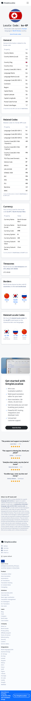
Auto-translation (5, 576)
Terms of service (5, 635)
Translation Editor (6, 574)
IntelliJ (3, 680)
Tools (2, 614)
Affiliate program (6, 633)
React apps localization (7, 597)
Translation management (8, 599)
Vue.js (2, 667)
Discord (6, 550)
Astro (2, 665)
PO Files (3, 656)
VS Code (3, 678)
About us (3, 626)
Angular (3, 660)
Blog (2, 612)
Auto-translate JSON (7, 593)
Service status (5, 644)
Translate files (5, 595)
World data (4, 618)
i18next (3, 673)
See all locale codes (15, 34)
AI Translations (5, 580)
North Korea (17, 31)
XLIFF (2, 669)
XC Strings (4, 654)
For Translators (5, 604)
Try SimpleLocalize (20, 696)
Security (3, 639)
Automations (4, 578)
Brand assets (5, 628)
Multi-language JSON (7, 649)
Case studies (4, 620)
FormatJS (3, 676)
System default (7, 556)
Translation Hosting (6, 583)
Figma (3, 671)
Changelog (4, 587)
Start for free (16, 428)
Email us (6, 552)
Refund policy (5, 637)
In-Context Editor (6, 585)
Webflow (3, 684)
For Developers (5, 601)
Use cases (4, 606)
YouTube (6, 548)
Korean (24, 29)
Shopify (3, 682)
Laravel (3, 658)
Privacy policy (5, 630)
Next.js (3, 662)
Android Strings (5, 652)
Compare (3, 616)
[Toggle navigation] (27, 3)
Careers (3, 641)
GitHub (6, 546)
